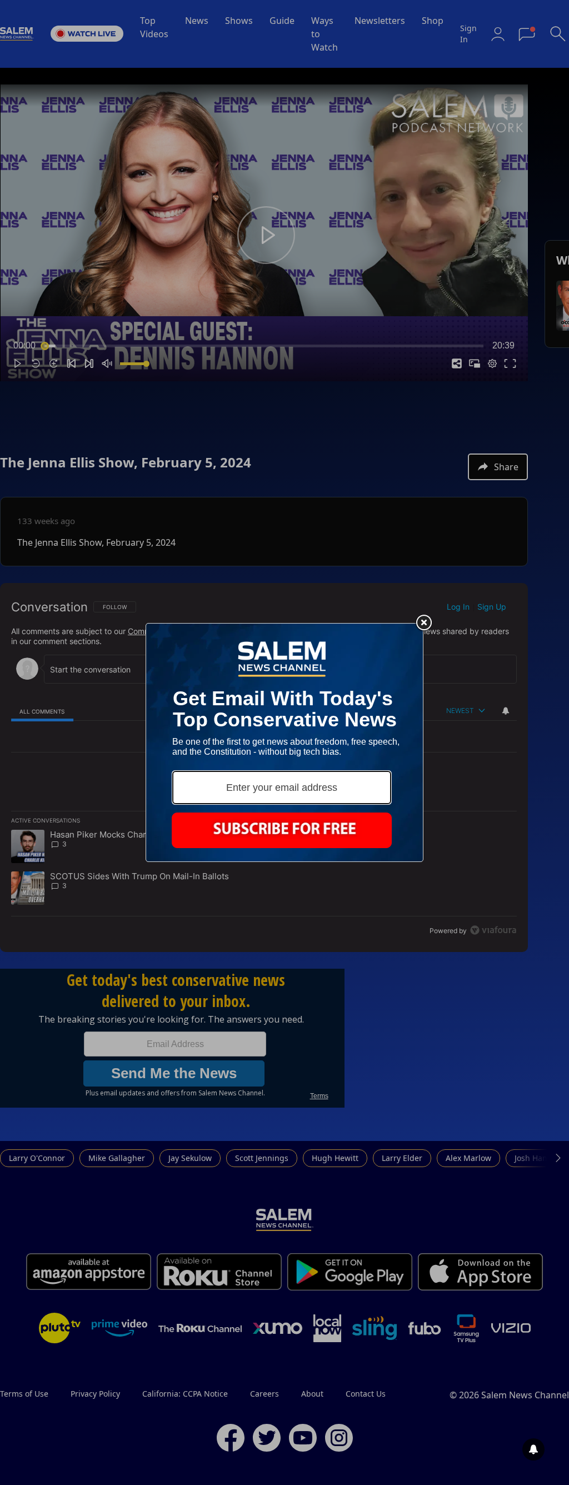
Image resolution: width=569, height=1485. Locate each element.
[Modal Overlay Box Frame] (284, 742)
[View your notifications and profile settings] (533, 1449)
